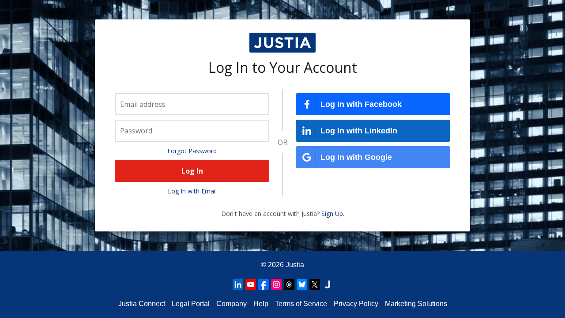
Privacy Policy (356, 303)
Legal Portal (191, 303)
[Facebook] (263, 284)
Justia (295, 265)
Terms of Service (301, 303)
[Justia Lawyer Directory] (327, 284)
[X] (314, 284)
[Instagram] (276, 284)
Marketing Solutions (416, 303)
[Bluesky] (302, 284)
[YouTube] (250, 284)
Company (231, 303)
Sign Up (332, 213)
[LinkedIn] (238, 284)
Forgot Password (192, 151)
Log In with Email (192, 191)
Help (260, 303)
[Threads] (289, 284)
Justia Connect (141, 303)
